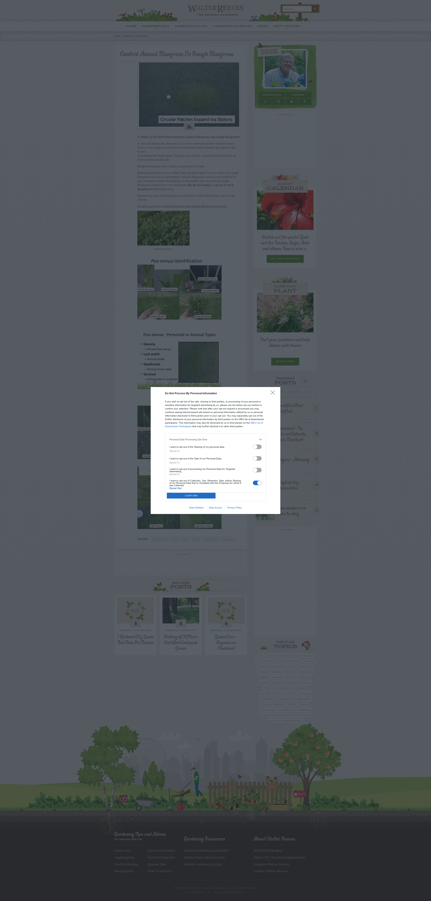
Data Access (215, 507)
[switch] (257, 447)
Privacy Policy (234, 507)
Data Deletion (196, 507)
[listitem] (215, 439)
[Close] (274, 393)
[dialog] (215, 450)
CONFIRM (191, 495)
